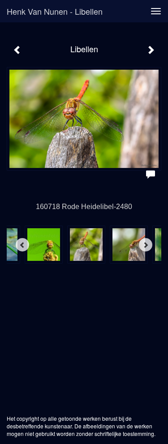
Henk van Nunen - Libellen (55, 11)
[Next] (145, 244)
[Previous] (22, 244)
